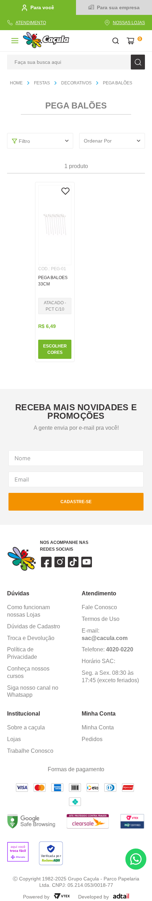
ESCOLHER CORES (55, 349)
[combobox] (76, 62)
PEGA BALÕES (117, 82)
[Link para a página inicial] (19, 83)
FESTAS (42, 82)
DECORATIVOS (76, 82)
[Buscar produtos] (138, 62)
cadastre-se (76, 501)
